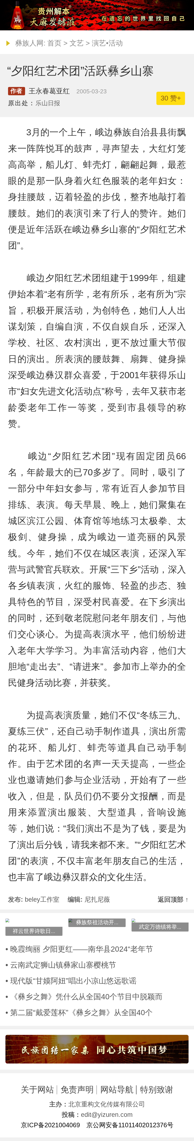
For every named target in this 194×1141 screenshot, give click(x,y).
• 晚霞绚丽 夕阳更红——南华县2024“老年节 (79, 949)
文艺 (77, 43)
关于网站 (37, 1089)
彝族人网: (30, 43)
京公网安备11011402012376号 (129, 1125)
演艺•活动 (107, 43)
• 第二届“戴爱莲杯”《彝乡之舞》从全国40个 (79, 1012)
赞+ (171, 98)
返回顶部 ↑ (173, 899)
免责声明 (77, 1089)
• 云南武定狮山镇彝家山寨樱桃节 (60, 965)
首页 (54, 43)
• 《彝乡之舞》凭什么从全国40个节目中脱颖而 (84, 996)
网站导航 (116, 1089)
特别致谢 (156, 1089)
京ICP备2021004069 (50, 1125)
